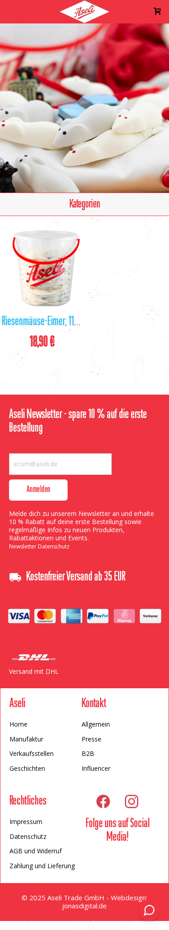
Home (18, 724)
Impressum (25, 821)
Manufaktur (26, 739)
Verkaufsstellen (31, 753)
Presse (91, 739)
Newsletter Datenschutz (39, 546)
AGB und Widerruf (35, 851)
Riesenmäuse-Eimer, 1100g (44, 322)
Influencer (96, 768)
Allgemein (96, 724)
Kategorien (84, 204)
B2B (88, 753)
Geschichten (27, 768)
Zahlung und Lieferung (42, 865)
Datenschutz (27, 836)
